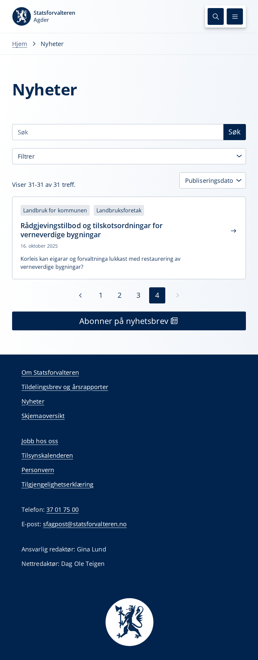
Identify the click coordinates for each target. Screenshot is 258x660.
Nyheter (33, 401)
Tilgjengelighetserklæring (57, 484)
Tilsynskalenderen (47, 455)
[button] (216, 16)
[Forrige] (80, 295)
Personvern (38, 470)
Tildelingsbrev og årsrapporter (65, 387)
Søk (234, 131)
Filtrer (26, 156)
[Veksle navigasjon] (234, 16)
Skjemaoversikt (43, 416)
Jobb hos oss (40, 441)
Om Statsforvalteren (50, 372)
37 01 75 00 (62, 509)
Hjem (19, 44)
